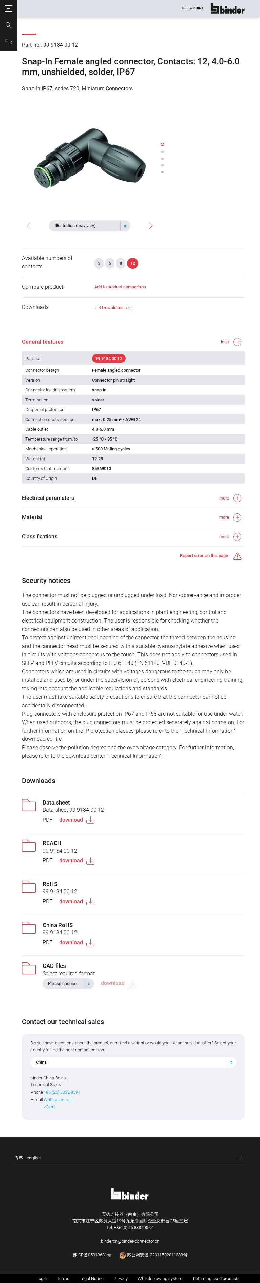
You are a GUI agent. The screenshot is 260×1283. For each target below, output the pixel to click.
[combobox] (89, 225)
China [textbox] (41, 1062)
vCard (49, 1106)
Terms (63, 1278)
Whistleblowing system (160, 1278)
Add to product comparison (120, 286)
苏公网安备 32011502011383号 (157, 1254)
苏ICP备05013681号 (92, 1254)
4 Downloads (111, 307)
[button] (8, 8)
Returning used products (216, 1278)
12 (132, 263)
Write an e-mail (58, 1099)
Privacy (121, 1278)
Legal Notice (92, 1278)
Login (41, 1278)
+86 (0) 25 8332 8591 (134, 1227)
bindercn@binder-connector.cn (130, 1241)
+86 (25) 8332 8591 (62, 1092)
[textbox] (87, 225)
